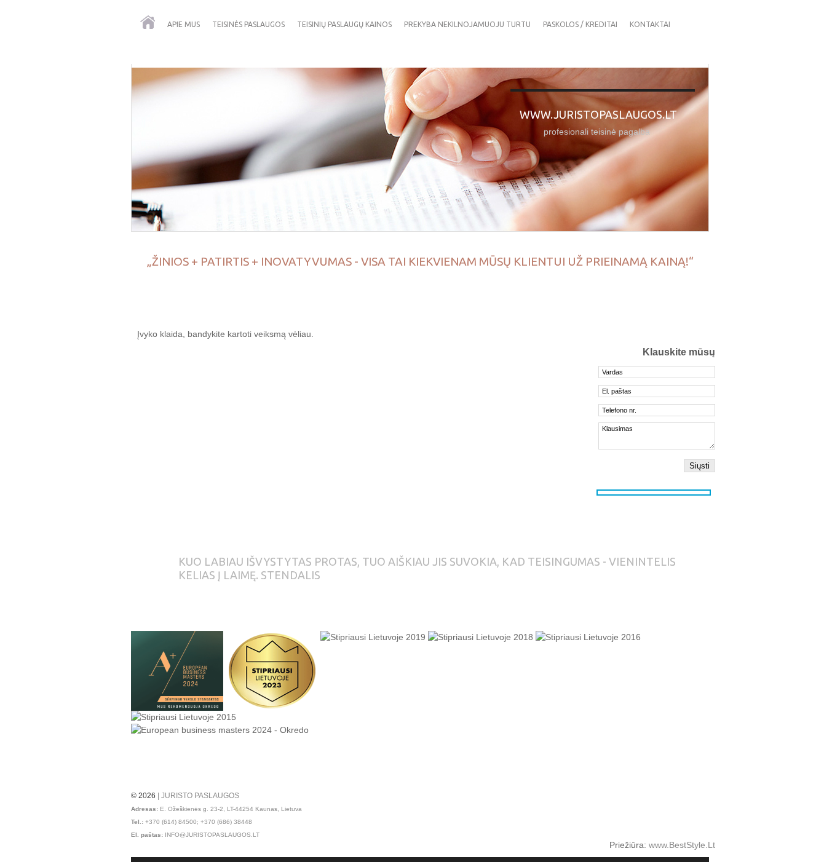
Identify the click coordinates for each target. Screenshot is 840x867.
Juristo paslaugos (200, 795)
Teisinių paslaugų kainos (344, 24)
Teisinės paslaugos (248, 24)
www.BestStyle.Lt (682, 845)
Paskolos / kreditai (580, 24)
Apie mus (183, 24)
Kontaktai (650, 24)
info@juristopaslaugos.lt (212, 834)
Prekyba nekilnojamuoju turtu (467, 24)
